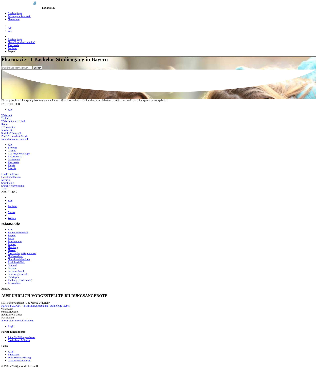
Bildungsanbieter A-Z (19, 16)
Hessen (12, 250)
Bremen (12, 244)
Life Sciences (15, 156)
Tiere (4, 188)
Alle (10, 109)
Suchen (37, 68)
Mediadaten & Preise (19, 340)
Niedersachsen (15, 256)
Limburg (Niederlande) (20, 280)
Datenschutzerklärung (19, 357)
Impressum (13, 354)
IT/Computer (8, 127)
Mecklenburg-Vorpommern (22, 253)
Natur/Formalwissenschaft (21, 42)
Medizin (5, 180)
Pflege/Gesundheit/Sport (14, 136)
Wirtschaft (6, 115)
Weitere (12, 218)
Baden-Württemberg (18, 232)
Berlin (11, 238)
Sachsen (12, 268)
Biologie (12, 147)
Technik (5, 118)
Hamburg (13, 247)
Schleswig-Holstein (18, 274)
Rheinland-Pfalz (16, 262)
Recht (4, 124)
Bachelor (12, 48)
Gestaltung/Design (11, 177)
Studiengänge (15, 13)
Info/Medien (7, 130)
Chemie (12, 150)
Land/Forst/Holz (9, 174)
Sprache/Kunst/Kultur (12, 185)
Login (11, 326)
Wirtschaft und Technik (13, 121)
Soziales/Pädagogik (11, 133)
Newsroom (13, 19)
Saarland (12, 265)
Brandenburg (15, 241)
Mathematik (14, 159)
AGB (11, 351)
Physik (11, 165)
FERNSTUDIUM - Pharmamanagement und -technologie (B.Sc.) (35, 305)
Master (11, 212)
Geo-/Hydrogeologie (19, 153)
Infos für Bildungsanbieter (21, 337)
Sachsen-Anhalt (16, 271)
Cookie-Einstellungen (19, 360)
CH (10, 30)
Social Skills (7, 183)
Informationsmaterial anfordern (17, 320)
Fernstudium (14, 283)
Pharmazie (13, 45)
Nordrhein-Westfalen (19, 259)
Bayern (12, 235)
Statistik (12, 168)
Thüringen (13, 277)
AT (9, 27)
